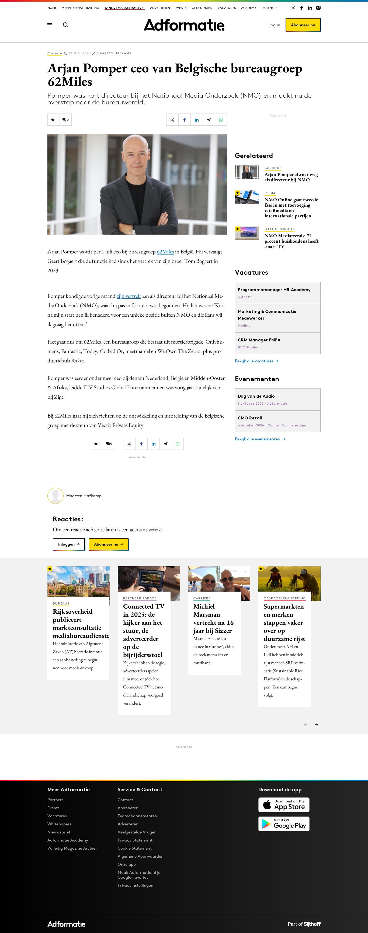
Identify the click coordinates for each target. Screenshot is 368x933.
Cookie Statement (135, 848)
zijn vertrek (129, 295)
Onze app (127, 864)
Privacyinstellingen (135, 885)
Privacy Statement (135, 840)
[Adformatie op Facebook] (302, 8)
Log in (274, 24)
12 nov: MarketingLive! (125, 8)
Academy (248, 8)
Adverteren (160, 8)
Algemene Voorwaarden (141, 856)
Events (180, 8)
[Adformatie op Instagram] (318, 8)
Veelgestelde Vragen (137, 832)
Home (52, 8)
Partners (269, 8)
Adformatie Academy (67, 840)
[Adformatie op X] (293, 8)
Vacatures (227, 8)
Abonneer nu (303, 24)
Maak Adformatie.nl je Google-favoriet (139, 875)
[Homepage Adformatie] (184, 24)
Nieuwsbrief (58, 832)
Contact (125, 799)
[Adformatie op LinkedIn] (310, 8)
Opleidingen (202, 8)
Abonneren (128, 807)
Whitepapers (59, 823)
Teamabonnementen (137, 815)
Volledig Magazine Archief (72, 848)
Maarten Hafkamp (114, 53)
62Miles (165, 251)
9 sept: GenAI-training (80, 8)
